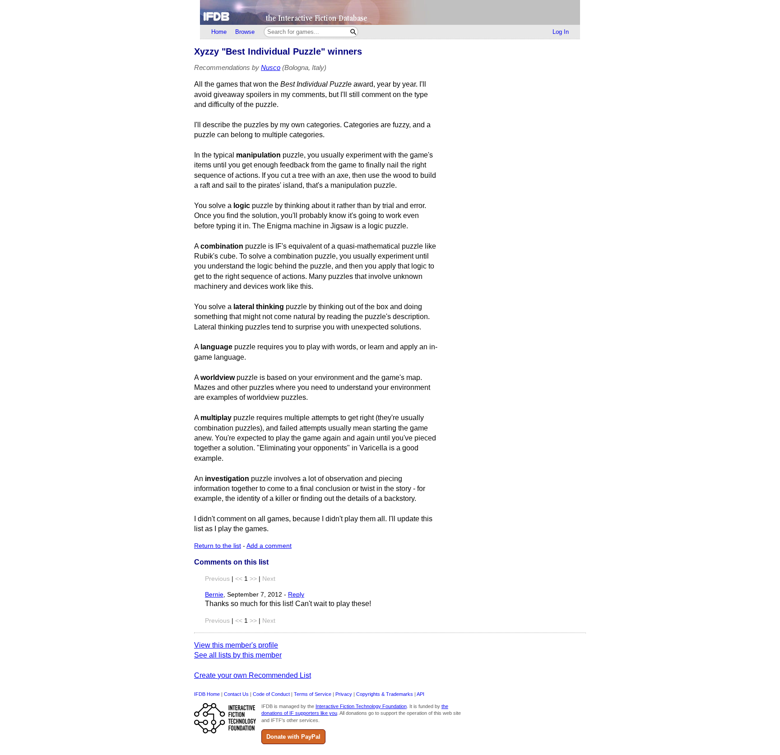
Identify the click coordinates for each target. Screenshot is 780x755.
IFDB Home (207, 694)
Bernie (214, 594)
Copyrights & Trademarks (384, 694)
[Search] (353, 32)
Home (219, 31)
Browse (245, 31)
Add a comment (269, 545)
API (420, 694)
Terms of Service (312, 694)
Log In (560, 31)
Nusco (270, 67)
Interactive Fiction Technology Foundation (361, 706)
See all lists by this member (238, 655)
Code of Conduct (271, 694)
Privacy (343, 694)
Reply (296, 594)
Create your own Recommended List (252, 675)
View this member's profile (236, 645)
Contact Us (236, 694)
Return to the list (217, 545)
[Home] (390, 12)
